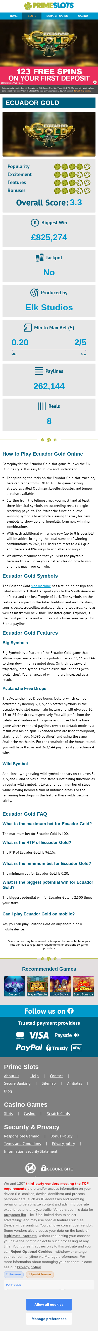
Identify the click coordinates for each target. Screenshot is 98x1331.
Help (34, 1075)
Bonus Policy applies (82, 91)
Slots (32, 16)
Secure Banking (17, 1083)
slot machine (41, 585)
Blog (8, 1091)
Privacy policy (63, 1143)
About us (11, 1075)
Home (14, 16)
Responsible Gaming (21, 1136)
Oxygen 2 (15, 994)
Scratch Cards (57, 16)
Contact (56, 1075)
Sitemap (49, 1083)
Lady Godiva (60, 994)
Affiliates (74, 1083)
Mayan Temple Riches (37, 994)
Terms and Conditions (22, 1143)
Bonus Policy (61, 1136)
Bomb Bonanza (83, 994)
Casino (83, 16)
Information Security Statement (30, 1151)
